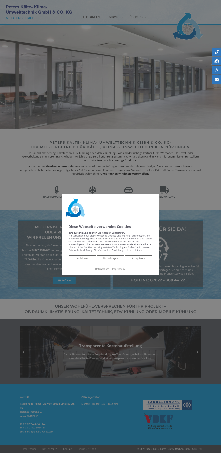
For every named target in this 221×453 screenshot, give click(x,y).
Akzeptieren (138, 258)
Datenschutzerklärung (80, 250)
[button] (216, 52)
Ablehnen (82, 258)
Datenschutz (102, 268)
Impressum (118, 268)
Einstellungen (110, 258)
